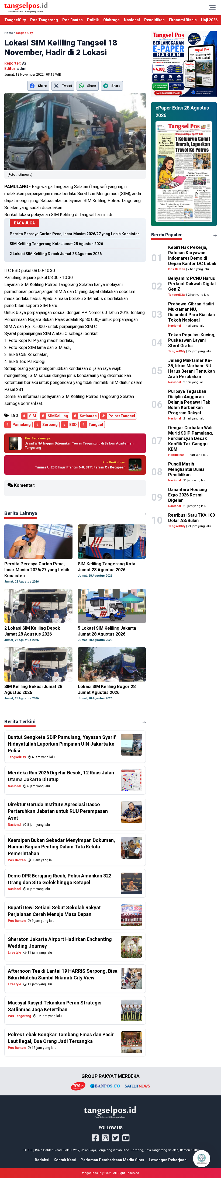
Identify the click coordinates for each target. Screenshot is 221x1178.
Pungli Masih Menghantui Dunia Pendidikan (186, 469)
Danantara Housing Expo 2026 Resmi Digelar (187, 495)
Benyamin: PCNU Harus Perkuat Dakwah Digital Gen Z (192, 284)
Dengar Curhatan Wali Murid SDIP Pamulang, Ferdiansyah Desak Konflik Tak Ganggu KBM (190, 438)
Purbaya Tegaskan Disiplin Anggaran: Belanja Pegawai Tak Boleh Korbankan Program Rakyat (189, 402)
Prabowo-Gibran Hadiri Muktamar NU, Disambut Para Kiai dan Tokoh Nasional (191, 312)
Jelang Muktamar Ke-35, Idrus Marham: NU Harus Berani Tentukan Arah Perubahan (191, 368)
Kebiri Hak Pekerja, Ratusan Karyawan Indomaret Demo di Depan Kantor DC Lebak (192, 255)
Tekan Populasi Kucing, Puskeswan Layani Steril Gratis (191, 340)
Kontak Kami (65, 1160)
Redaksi (42, 1160)
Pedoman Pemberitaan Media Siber (112, 1160)
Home (8, 33)
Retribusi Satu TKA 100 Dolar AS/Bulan (191, 518)
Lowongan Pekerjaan (168, 1160)
